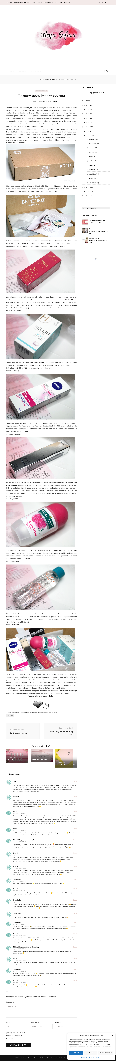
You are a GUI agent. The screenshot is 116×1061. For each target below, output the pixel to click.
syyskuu (91, 152)
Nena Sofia (34, 101)
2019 (87, 127)
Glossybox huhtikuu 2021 (66, 765)
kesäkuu (91, 161)
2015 (87, 191)
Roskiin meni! (58, 2)
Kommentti (10, 1002)
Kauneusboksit (48, 2)
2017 (88, 135)
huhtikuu (92, 170)
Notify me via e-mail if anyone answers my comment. (15, 1035)
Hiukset (40, 2)
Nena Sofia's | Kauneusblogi (42, 1058)
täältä (66, 693)
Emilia (15, 812)
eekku (15, 958)
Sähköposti (35, 1022)
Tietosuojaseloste (95, 1057)
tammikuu (92, 183)
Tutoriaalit (9, 2)
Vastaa (75, 781)
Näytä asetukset (105, 1053)
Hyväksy (76, 1053)
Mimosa (16, 796)
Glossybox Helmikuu (39, 759)
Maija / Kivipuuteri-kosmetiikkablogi (26, 947)
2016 (87, 187)
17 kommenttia (52, 101)
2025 (87, 109)
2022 (87, 114)
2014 (87, 196)
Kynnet (34, 2)
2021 (87, 118)
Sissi (14, 781)
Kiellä (90, 1053)
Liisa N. (15, 853)
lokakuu (91, 148)
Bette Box (10, 715)
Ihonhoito (27, 2)
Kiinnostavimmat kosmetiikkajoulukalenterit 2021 (98, 240)
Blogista (22, 71)
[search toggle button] (107, 71)
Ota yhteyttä (36, 71)
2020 (87, 122)
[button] (112, 1035)
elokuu (91, 156)
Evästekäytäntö (85, 1057)
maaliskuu (92, 174)
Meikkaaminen (18, 2)
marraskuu (92, 143)
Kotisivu (58, 1022)
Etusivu (11, 71)
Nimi (8, 1022)
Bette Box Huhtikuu (15, 760)
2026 (87, 105)
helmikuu (92, 178)
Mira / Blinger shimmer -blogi (23, 840)
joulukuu (91, 139)
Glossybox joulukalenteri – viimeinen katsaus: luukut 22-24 (99, 231)
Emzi (15, 829)
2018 (87, 131)
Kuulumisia (67, 2)
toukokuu (92, 165)
